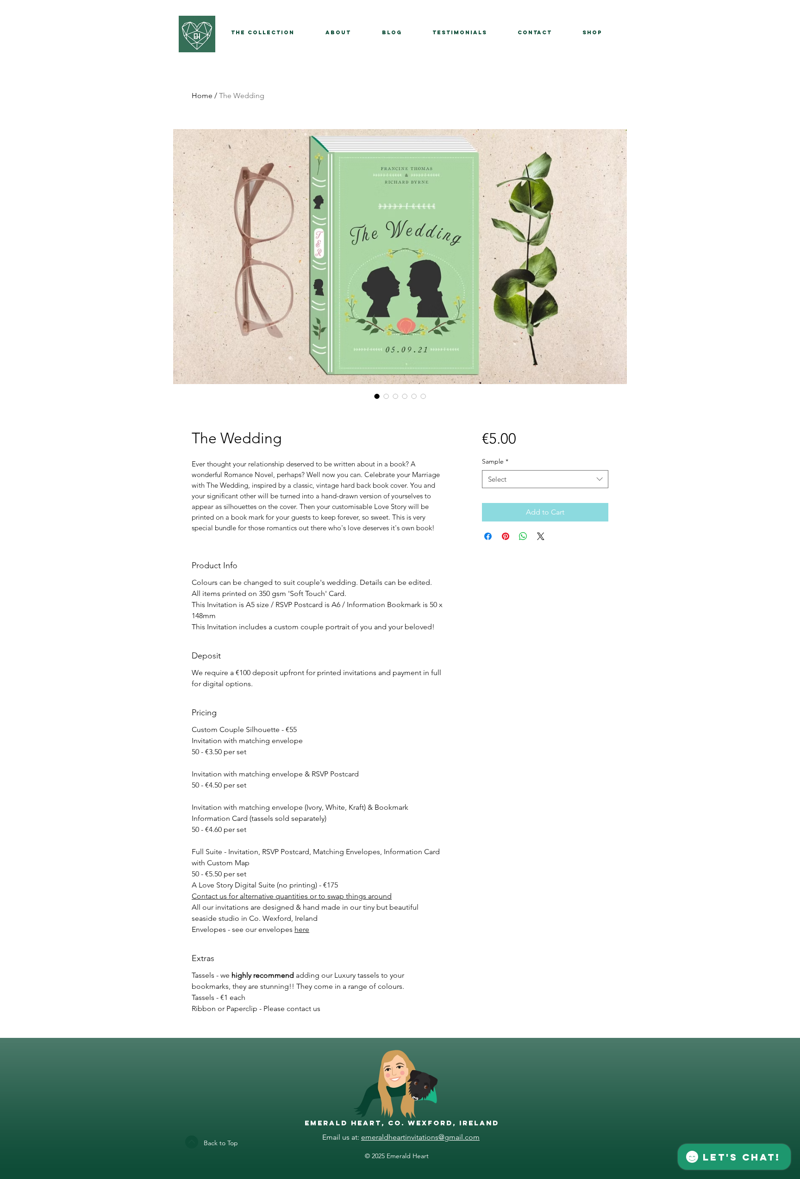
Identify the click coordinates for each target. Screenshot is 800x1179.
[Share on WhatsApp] (523, 536)
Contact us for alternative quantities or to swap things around (292, 896)
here (301, 929)
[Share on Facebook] (488, 536)
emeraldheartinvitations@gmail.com (420, 1137)
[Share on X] (540, 536)
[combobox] (545, 479)
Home (202, 95)
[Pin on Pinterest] (505, 536)
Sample (495, 461)
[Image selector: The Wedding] (376, 396)
